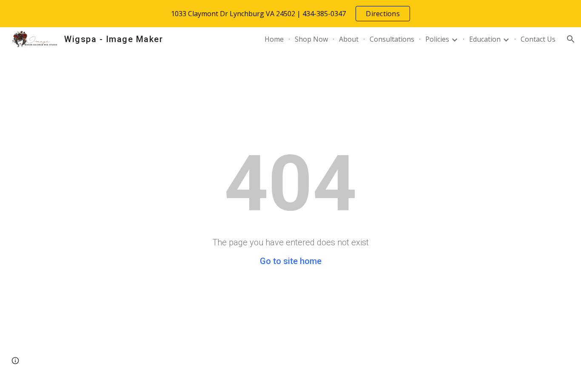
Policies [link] (437, 39)
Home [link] (274, 39)
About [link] (349, 39)
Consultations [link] (392, 39)
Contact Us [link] (538, 39)
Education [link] (485, 39)
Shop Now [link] (311, 39)
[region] (290, 13)
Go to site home (291, 261)
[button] (571, 39)
